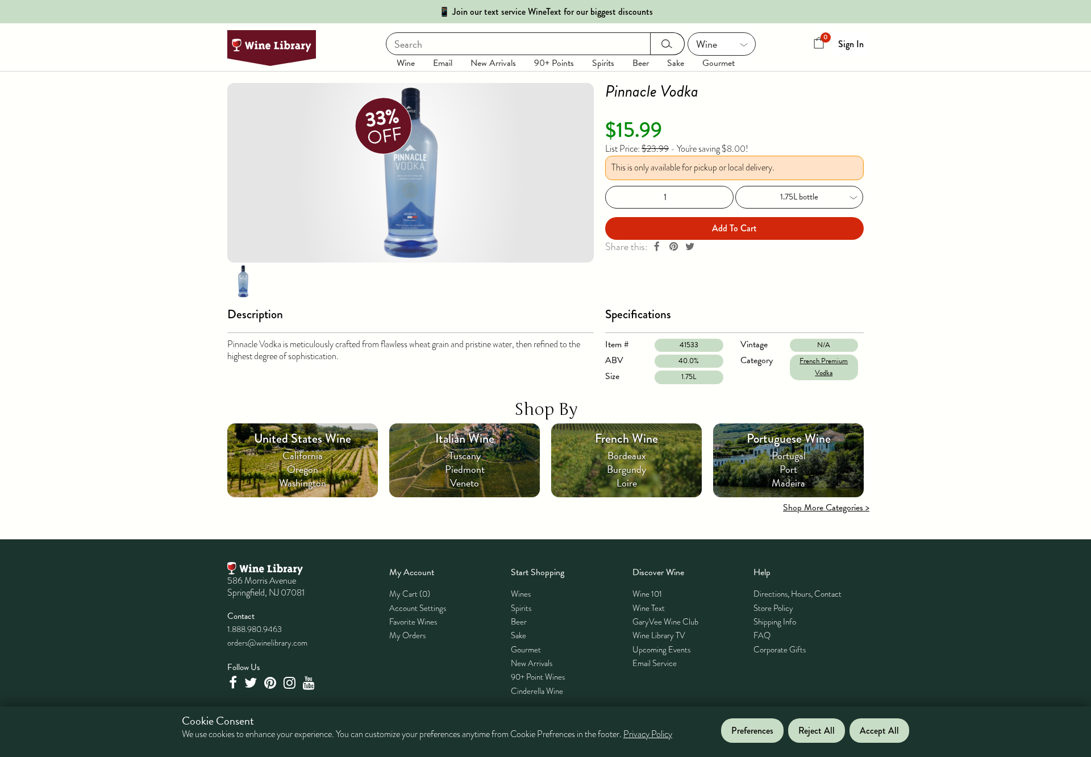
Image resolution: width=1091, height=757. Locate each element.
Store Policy (773, 608)
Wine (406, 63)
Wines (521, 594)
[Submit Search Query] (667, 43)
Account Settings (417, 608)
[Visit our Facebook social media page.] (234, 683)
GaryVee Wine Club (665, 621)
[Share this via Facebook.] (657, 247)
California (302, 455)
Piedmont (465, 469)
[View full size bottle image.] (410, 173)
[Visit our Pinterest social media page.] (271, 683)
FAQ (762, 635)
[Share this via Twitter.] (690, 247)
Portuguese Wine (789, 438)
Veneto (464, 482)
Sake (675, 63)
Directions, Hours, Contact (797, 594)
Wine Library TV (658, 635)
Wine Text (648, 608)
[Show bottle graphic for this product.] (243, 280)
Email (442, 63)
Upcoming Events (661, 649)
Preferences (752, 730)
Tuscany (465, 455)
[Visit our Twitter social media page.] (252, 683)
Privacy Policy (647, 734)
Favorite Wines (413, 621)
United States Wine (302, 438)
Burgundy (626, 469)
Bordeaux (626, 455)
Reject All (816, 730)
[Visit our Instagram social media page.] (290, 683)
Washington (302, 482)
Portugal (789, 455)
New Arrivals (493, 63)
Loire (627, 482)
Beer (640, 63)
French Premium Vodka (823, 366)
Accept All (879, 730)
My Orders (407, 635)
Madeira (788, 482)
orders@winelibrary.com (267, 642)
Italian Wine (464, 438)
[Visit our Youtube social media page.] (310, 683)
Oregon (302, 469)
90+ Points (554, 63)
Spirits (603, 63)
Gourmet (718, 63)
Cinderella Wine (537, 691)
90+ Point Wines (538, 677)
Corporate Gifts (779, 649)
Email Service (654, 663)
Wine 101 (647, 594)
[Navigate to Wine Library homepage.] (271, 48)
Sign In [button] (851, 44)
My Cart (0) (409, 594)
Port (788, 469)
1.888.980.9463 (254, 629)
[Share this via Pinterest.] (673, 247)
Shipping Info (774, 621)
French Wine (626, 438)
